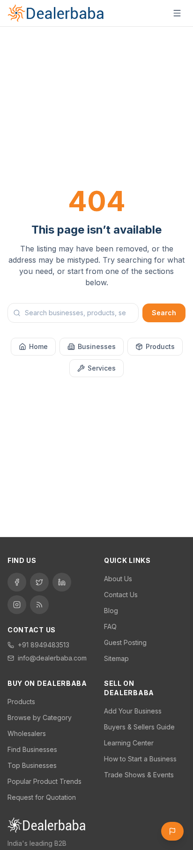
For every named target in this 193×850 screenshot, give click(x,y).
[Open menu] (177, 13)
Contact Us (121, 595)
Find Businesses (32, 749)
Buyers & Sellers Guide (139, 727)
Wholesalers (26, 733)
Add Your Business (133, 711)
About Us (118, 579)
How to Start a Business (140, 759)
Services (102, 368)
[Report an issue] (172, 831)
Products (160, 346)
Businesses (97, 346)
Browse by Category (39, 717)
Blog (111, 611)
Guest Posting (125, 642)
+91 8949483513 (43, 645)
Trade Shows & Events (139, 775)
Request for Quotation (41, 797)
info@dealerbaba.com (52, 658)
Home (38, 346)
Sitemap (116, 658)
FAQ (110, 626)
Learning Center (129, 743)
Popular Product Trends (44, 781)
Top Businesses (32, 765)
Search (164, 313)
